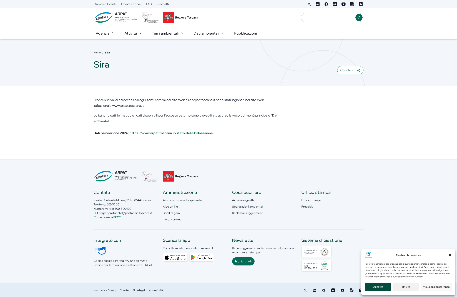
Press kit (307, 206)
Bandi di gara (171, 213)
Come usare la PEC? (107, 217)
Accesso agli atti (243, 200)
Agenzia (102, 33)
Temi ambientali (165, 33)
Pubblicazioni (245, 33)
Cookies (124, 290)
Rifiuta (406, 286)
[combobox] (328, 17)
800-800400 (122, 208)
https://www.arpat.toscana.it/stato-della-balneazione (171, 133)
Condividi (347, 70)
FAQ (149, 4)
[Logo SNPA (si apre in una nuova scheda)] (150, 17)
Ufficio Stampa (311, 200)
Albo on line (170, 206)
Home (97, 52)
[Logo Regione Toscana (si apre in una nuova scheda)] (181, 17)
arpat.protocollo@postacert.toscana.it (126, 213)
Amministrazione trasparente (182, 200)
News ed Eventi (105, 4)
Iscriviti (241, 261)
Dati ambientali (206, 33)
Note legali (139, 290)
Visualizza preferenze (436, 286)
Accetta (378, 286)
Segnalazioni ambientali (247, 206)
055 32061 (113, 204)
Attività (130, 33)
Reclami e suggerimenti (247, 213)
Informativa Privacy (105, 290)
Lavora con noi (130, 4)
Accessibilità (156, 290)
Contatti (163, 4)
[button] (450, 255)
